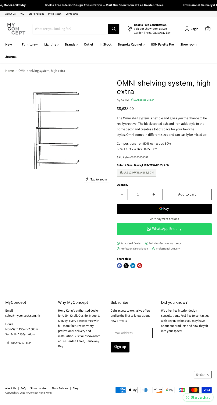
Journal (11, 56)
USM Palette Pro (162, 44)
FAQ (22, 13)
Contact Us (72, 13)
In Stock (105, 44)
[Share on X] (126, 265)
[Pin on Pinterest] (139, 265)
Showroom (188, 44)
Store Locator (38, 388)
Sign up (120, 347)
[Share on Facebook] (119, 265)
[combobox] (70, 29)
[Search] (113, 29)
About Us (10, 13)
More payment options (164, 219)
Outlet (88, 44)
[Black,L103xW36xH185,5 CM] (137, 177)
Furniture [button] (29, 44)
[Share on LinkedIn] (132, 265)
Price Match (54, 13)
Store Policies (36, 13)
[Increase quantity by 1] (153, 194)
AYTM (125, 100)
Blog (75, 388)
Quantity (122, 185)
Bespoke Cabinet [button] (130, 44)
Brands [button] (70, 44)
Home (9, 71)
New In (10, 44)
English (200, 375)
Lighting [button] (50, 44)
